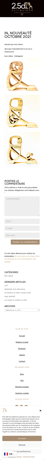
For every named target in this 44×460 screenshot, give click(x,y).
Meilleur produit (22, 342)
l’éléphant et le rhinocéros (14, 289)
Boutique (22, 349)
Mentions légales (29, 457)
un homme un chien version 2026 (17, 293)
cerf (6, 285)
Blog (22, 374)
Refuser (22, 445)
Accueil (22, 336)
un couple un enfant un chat (15, 300)
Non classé (8, 276)
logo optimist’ (9, 296)
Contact (22, 361)
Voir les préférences (22, 451)
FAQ (22, 381)
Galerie (22, 355)
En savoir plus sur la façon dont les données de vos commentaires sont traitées (22, 259)
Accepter (22, 438)
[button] (40, 410)
